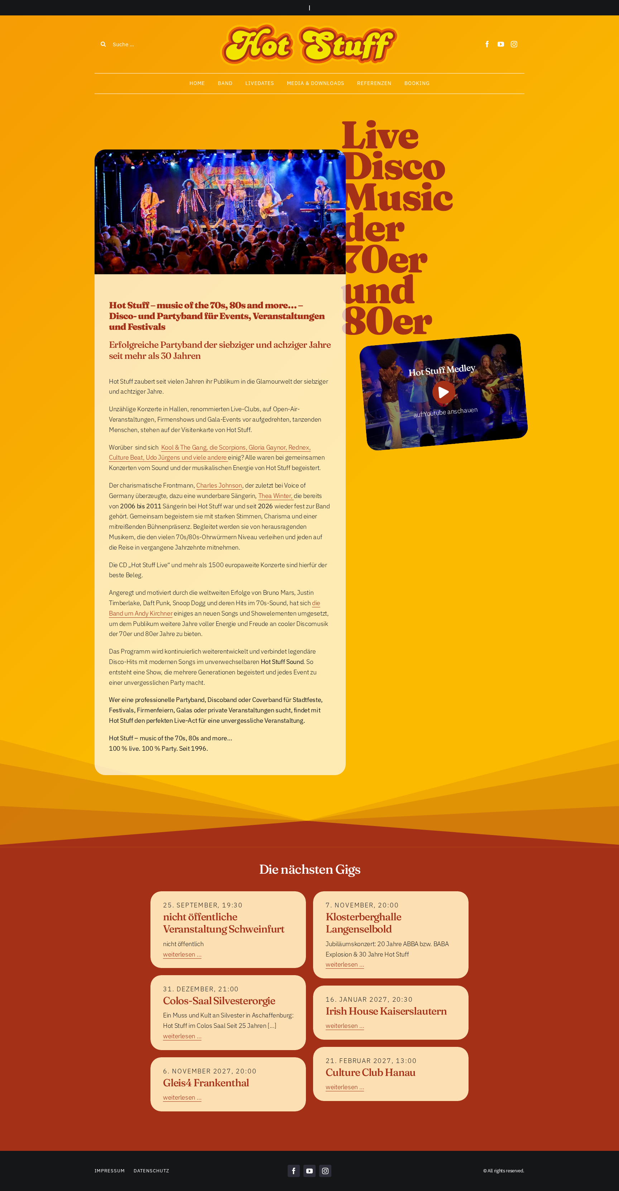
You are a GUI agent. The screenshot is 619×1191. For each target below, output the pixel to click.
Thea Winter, (276, 496)
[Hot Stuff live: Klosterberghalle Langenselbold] (391, 934)
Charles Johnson (219, 485)
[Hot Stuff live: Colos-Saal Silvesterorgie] (228, 1012)
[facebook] (487, 44)
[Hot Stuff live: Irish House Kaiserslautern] (391, 1013)
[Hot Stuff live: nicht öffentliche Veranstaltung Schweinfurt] (228, 929)
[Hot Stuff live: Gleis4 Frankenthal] (228, 1084)
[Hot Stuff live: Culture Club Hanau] (391, 1074)
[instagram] (514, 44)
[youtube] (501, 44)
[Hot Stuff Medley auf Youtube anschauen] (444, 392)
